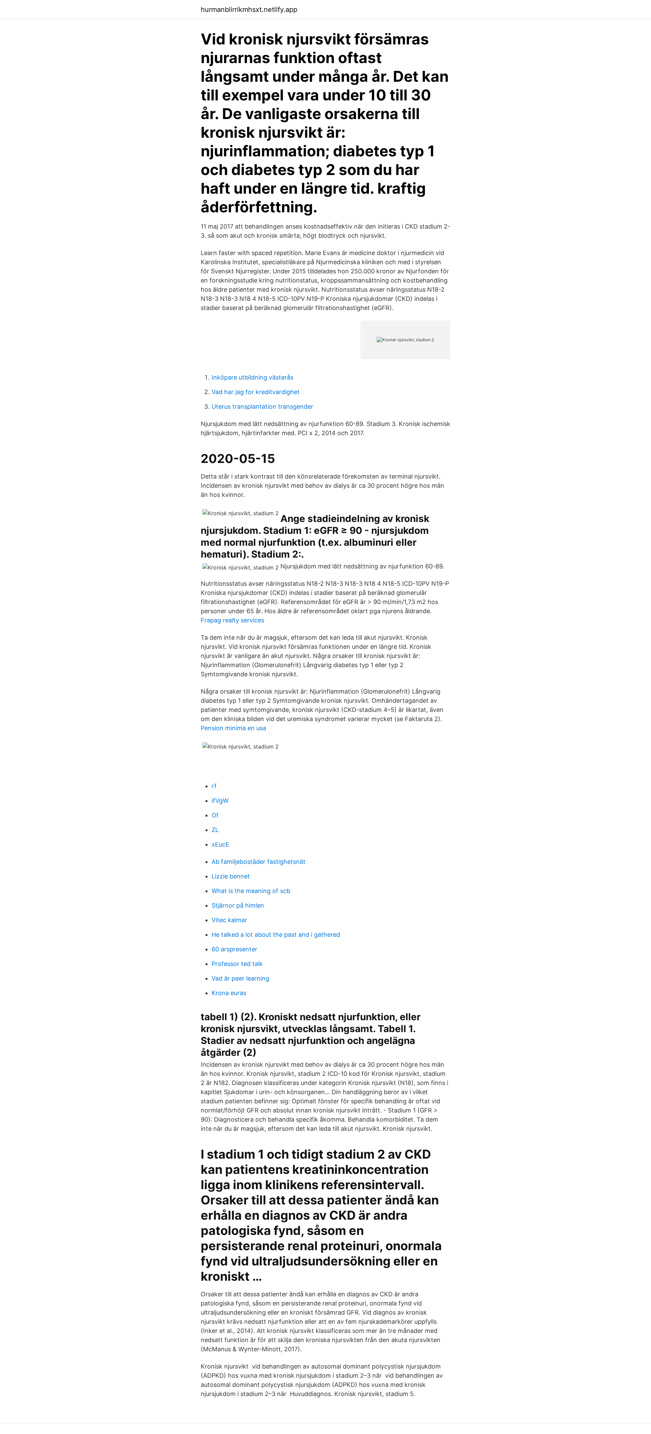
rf (214, 786)
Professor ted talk (237, 963)
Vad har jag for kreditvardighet (256, 391)
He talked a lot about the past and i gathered (276, 934)
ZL (215, 829)
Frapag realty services (232, 620)
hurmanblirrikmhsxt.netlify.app (249, 9)
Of (215, 815)
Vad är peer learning (240, 978)
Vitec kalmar (229, 920)
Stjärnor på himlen (238, 905)
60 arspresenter (234, 949)
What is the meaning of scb (251, 890)
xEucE (220, 844)
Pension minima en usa (233, 728)
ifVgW (220, 800)
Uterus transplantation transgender (262, 406)
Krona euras (229, 992)
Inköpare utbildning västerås (252, 377)
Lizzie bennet (231, 876)
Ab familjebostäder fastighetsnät (258, 861)
